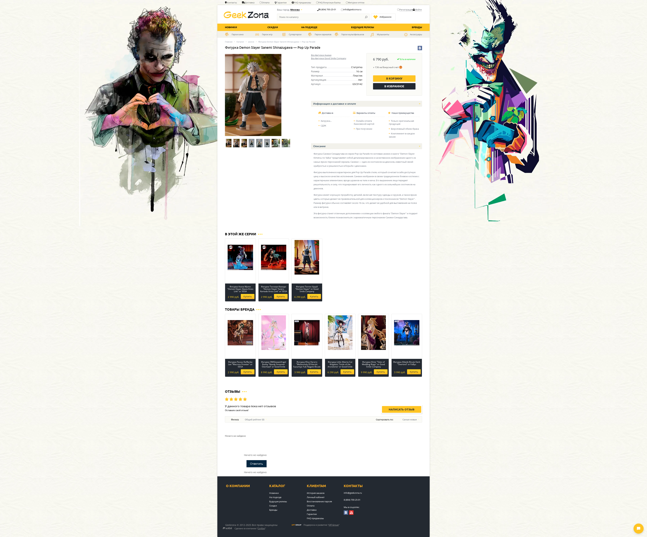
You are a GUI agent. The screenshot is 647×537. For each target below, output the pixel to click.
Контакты (232, 2)
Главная (229, 42)
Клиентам (316, 486)
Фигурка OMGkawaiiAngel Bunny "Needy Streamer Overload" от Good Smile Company (273, 364)
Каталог (240, 42)
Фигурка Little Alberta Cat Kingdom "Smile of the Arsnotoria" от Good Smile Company (340, 364)
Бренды (417, 27)
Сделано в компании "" (250, 528)
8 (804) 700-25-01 (327, 9)
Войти (418, 9)
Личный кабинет (316, 497)
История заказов (315, 493)
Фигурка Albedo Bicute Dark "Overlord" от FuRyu (406, 363)
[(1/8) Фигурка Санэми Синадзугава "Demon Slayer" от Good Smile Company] (253, 95)
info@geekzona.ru (352, 9)
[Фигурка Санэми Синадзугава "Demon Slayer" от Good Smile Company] (229, 143)
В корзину (394, 78)
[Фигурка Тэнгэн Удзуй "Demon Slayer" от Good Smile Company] (307, 257)
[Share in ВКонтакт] (420, 48)
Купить (247, 296)
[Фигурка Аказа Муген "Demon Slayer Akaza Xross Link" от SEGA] (240, 257)
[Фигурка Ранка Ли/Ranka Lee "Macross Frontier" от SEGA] (240, 332)
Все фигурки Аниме (321, 55)
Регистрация (406, 9)
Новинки (231, 27)
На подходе (309, 27)
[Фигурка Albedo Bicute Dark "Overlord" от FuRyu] (407, 332)
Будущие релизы (362, 27)
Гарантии (282, 2)
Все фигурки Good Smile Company (328, 58)
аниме (251, 42)
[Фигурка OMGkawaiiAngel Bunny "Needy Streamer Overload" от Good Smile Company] (273, 332)
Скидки (272, 27)
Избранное (385, 16)
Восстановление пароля (319, 501)
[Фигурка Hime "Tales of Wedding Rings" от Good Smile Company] (373, 332)
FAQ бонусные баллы (329, 2)
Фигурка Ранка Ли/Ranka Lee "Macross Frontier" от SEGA (240, 364)
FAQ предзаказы (302, 2)
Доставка (249, 2)
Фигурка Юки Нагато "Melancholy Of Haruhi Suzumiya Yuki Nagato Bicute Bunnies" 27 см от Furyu (306, 364)
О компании (238, 486)
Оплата (265, 2)
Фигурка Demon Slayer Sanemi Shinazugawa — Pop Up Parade (286, 42)
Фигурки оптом (356, 2)
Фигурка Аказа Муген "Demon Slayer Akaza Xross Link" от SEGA (240, 289)
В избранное (394, 86)
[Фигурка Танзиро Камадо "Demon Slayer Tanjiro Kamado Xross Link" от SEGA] (273, 257)
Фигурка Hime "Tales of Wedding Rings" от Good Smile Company (373, 364)
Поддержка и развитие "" (321, 525)
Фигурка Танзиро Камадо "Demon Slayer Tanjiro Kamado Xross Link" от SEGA (273, 289)
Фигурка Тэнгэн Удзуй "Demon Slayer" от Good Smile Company (306, 289)
